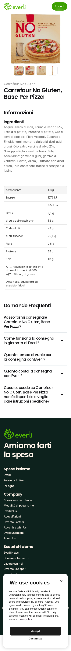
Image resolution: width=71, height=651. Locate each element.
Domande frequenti (16, 558)
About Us (10, 538)
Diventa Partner (14, 522)
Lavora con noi (13, 563)
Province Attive (13, 480)
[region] (35, 611)
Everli (7, 474)
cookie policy (25, 619)
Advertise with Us (15, 527)
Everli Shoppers (14, 532)
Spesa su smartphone (18, 500)
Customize (35, 638)
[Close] (61, 581)
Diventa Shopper (14, 568)
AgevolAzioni (12, 516)
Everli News (11, 552)
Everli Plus (10, 511)
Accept (35, 631)
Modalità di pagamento (19, 505)
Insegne (9, 486)
